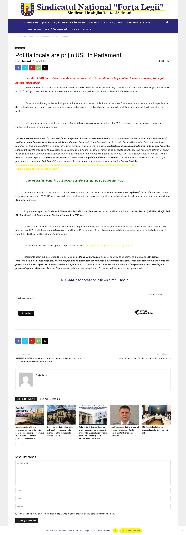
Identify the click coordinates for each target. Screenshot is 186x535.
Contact (88, 29)
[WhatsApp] (38, 67)
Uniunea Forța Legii (138, 22)
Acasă (17, 36)
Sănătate (94, 22)
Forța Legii (26, 61)
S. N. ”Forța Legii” (113, 22)
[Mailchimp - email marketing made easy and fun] (144, 317)
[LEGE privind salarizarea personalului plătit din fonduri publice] (156, 415)
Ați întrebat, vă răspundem (69, 22)
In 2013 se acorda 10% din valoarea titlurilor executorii (145, 358)
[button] (167, 22)
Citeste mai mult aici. (130, 530)
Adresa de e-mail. (27, 298)
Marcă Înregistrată (56, 29)
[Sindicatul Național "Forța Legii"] (93, 9)
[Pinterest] (32, 67)
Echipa (75, 29)
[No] (182, 530)
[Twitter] (25, 67)
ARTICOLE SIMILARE (26, 399)
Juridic (46, 22)
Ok (115, 530)
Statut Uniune (32, 29)
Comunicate (31, 22)
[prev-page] (17, 444)
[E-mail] (45, 67)
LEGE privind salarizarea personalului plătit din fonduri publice (155, 430)
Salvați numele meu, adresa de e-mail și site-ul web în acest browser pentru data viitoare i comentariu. (67, 513)
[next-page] (22, 444)
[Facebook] (18, 67)
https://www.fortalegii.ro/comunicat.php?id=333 (108, 245)
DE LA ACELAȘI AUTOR (49, 399)
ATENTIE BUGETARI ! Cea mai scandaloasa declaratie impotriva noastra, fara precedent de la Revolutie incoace (50, 360)
